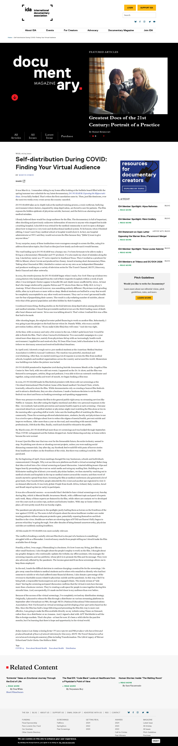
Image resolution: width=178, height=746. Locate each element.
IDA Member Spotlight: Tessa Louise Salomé (141, 249)
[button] (14, 97)
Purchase (67, 136)
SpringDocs (61, 726)
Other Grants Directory (31, 732)
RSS (107, 712)
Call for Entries (121, 732)
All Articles (16, 136)
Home (10, 37)
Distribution (71, 648)
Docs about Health (56, 648)
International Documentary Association (37, 13)
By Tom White (16, 689)
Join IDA (148, 30)
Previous (90, 136)
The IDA (25, 712)
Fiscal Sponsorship (29, 723)
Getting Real (92, 720)
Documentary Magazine (121, 30)
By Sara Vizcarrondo (132, 685)
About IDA (30, 30)
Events (50, 30)
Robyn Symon (26, 175)
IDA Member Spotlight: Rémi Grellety (137, 219)
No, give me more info (67, 742)
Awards (119, 720)
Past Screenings (63, 729)
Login (130, 8)
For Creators (71, 30)
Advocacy (93, 30)
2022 (88, 726)
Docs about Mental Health (36, 648)
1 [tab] (93, 136)
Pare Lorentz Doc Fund (31, 726)
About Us (44, 712)
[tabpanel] (128, 96)
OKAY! (156, 741)
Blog (34, 712)
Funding (26, 720)
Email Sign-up (74, 712)
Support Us (58, 712)
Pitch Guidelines (149, 732)
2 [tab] (95, 136)
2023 (117, 726)
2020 (88, 729)
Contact (116, 712)
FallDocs (60, 723)
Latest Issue (49, 136)
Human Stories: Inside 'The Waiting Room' (140, 678)
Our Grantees (27, 729)
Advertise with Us (93, 712)
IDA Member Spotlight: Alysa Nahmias (137, 206)
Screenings (63, 720)
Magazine (147, 720)
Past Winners (120, 735)
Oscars (20, 692)
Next (104, 136)
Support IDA (146, 8)
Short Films (11, 692)
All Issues (33, 136)
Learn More (144, 298)
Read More (125, 210)
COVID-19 (20, 648)
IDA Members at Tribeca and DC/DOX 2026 (140, 261)
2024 (88, 723)
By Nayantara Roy (74, 689)
